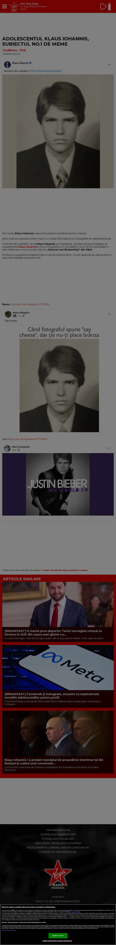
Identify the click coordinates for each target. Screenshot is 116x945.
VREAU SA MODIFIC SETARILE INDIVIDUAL (57, 941)
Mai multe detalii (75, 911)
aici (68, 916)
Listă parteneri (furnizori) (9, 930)
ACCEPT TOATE (58, 935)
